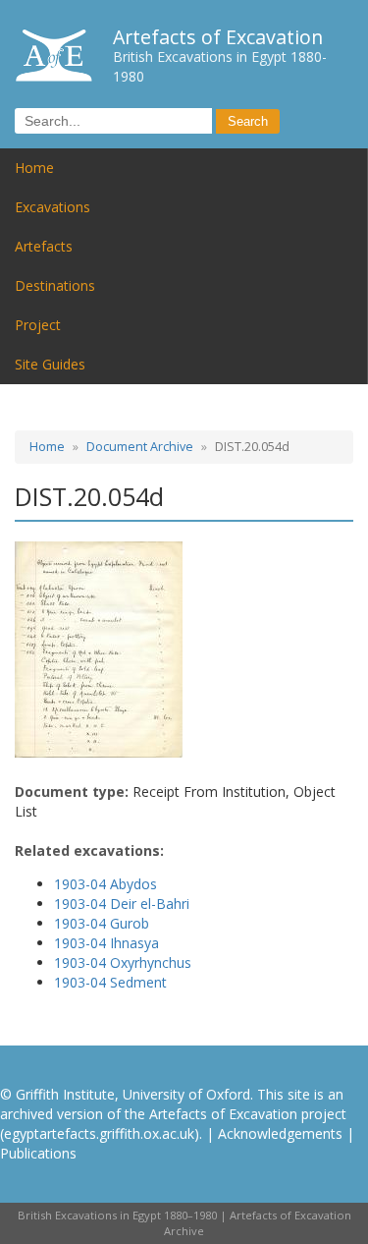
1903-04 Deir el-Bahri (121, 903)
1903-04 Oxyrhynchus (122, 962)
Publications (38, 1153)
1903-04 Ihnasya (106, 942)
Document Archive (139, 446)
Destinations (55, 285)
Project (38, 324)
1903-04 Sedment (110, 982)
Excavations (52, 207)
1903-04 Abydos (105, 884)
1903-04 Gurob (101, 923)
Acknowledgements (280, 1133)
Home (34, 167)
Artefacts (44, 246)
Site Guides (50, 364)
